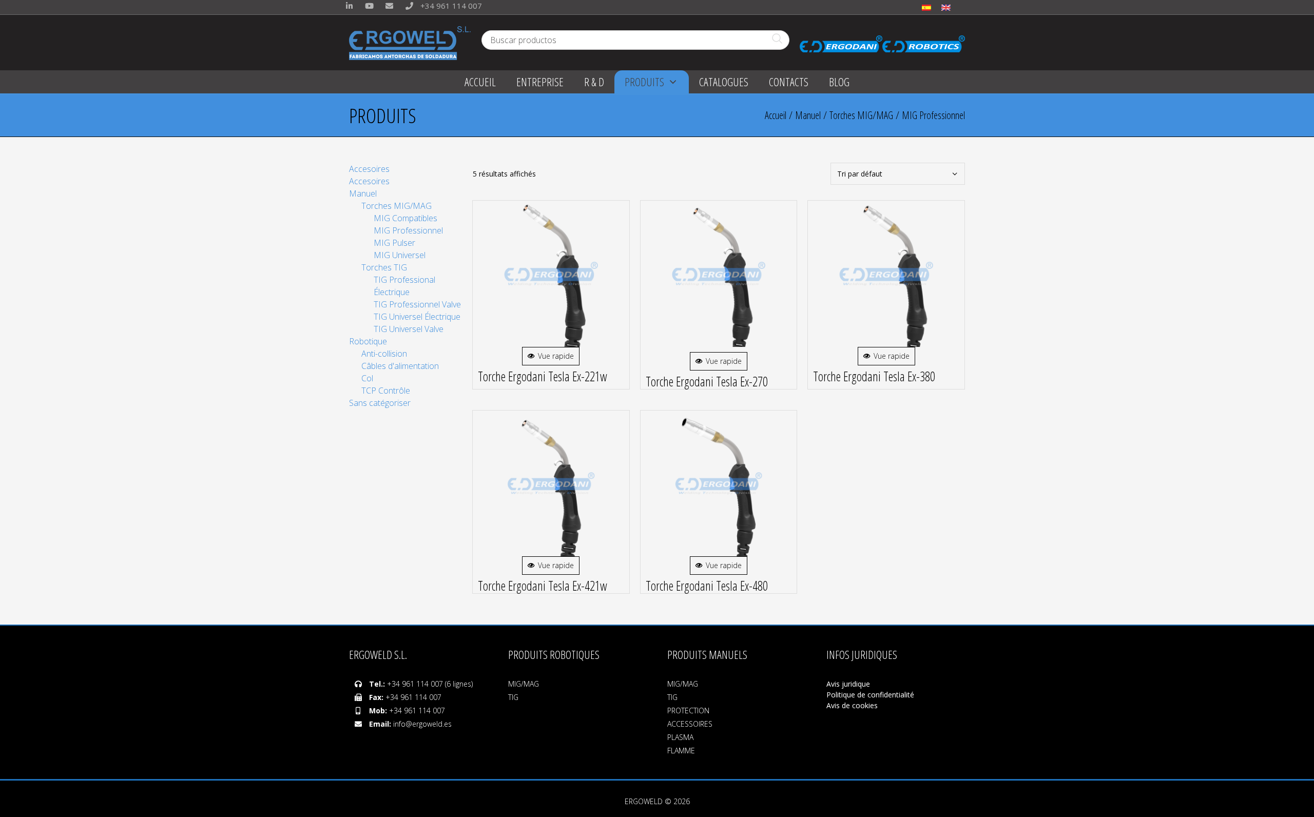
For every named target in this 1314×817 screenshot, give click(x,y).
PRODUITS (644, 81)
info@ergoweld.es (422, 724)
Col (367, 378)
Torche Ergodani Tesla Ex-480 (707, 585)
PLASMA (680, 737)
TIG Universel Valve (408, 329)
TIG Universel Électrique (417, 316)
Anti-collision (384, 353)
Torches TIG (384, 267)
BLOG (839, 81)
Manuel (808, 115)
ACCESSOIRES (689, 724)
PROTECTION (688, 710)
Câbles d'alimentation (400, 366)
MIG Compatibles (405, 218)
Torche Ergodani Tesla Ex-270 (707, 381)
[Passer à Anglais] (946, 7)
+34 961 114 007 (450, 6)
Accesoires (369, 168)
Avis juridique (849, 684)
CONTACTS (788, 81)
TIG (513, 697)
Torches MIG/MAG (861, 115)
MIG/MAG (523, 684)
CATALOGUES (723, 81)
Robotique (368, 341)
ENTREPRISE (540, 81)
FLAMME (681, 750)
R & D (594, 81)
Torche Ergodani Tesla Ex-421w (542, 585)
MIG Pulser (394, 242)
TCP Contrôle (385, 390)
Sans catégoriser (380, 402)
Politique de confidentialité (870, 694)
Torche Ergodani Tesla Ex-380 (874, 376)
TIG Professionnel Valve (417, 304)
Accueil (775, 115)
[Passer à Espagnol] (926, 7)
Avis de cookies (852, 705)
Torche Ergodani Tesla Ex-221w (542, 376)
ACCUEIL (480, 81)
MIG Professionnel (408, 230)
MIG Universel (400, 255)
